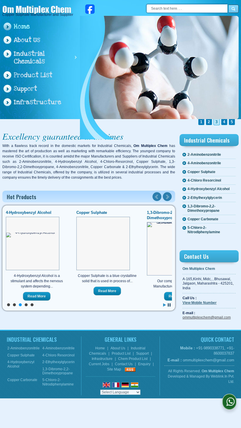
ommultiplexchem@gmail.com (207, 317)
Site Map (114, 369)
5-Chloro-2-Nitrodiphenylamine (204, 230)
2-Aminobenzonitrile (204, 155)
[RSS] (130, 369)
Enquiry (144, 364)
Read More (36, 296)
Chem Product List (133, 359)
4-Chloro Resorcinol (204, 180)
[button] (200, 303)
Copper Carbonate (203, 219)
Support (25, 89)
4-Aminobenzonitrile (204, 163)
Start (164, 305)
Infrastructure (37, 102)
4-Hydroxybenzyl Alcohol (28, 212)
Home (22, 27)
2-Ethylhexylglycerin (205, 198)
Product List (33, 75)
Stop (169, 305)
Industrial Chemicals (29, 57)
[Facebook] (90, 9)
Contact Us (124, 364)
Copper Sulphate (91, 212)
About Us (27, 40)
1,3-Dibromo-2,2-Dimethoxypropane (204, 208)
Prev (157, 197)
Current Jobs (99, 364)
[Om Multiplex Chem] (37, 10)
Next (167, 197)
